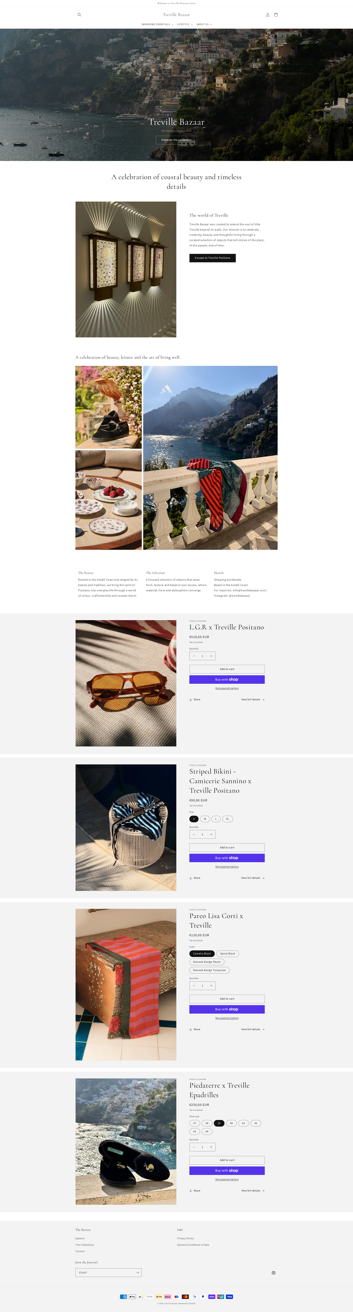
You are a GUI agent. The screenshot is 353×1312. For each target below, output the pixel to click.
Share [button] (197, 699)
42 (255, 1123)
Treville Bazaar (171, 1303)
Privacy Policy (185, 1238)
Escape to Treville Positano (212, 258)
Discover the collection (176, 140)
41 (243, 1123)
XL (227, 819)
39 (219, 1123)
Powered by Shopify (187, 1303)
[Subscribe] (137, 1272)
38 (207, 1123)
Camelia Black (202, 954)
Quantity (194, 648)
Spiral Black (227, 954)
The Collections (84, 1245)
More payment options (227, 688)
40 (231, 1123)
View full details (250, 699)
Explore (79, 1238)
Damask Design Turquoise (209, 970)
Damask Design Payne (207, 962)
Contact (80, 1251)
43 (194, 1131)
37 (194, 1123)
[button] (79, 15)
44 (207, 1131)
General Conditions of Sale (193, 1245)
